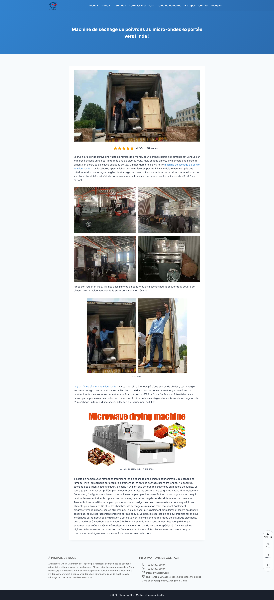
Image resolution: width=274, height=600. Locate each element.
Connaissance (138, 5)
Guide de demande (169, 5)
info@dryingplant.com (157, 572)
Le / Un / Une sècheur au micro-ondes (96, 386)
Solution (121, 5)
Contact (203, 5)
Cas (151, 5)
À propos (190, 5)
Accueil (93, 5)
